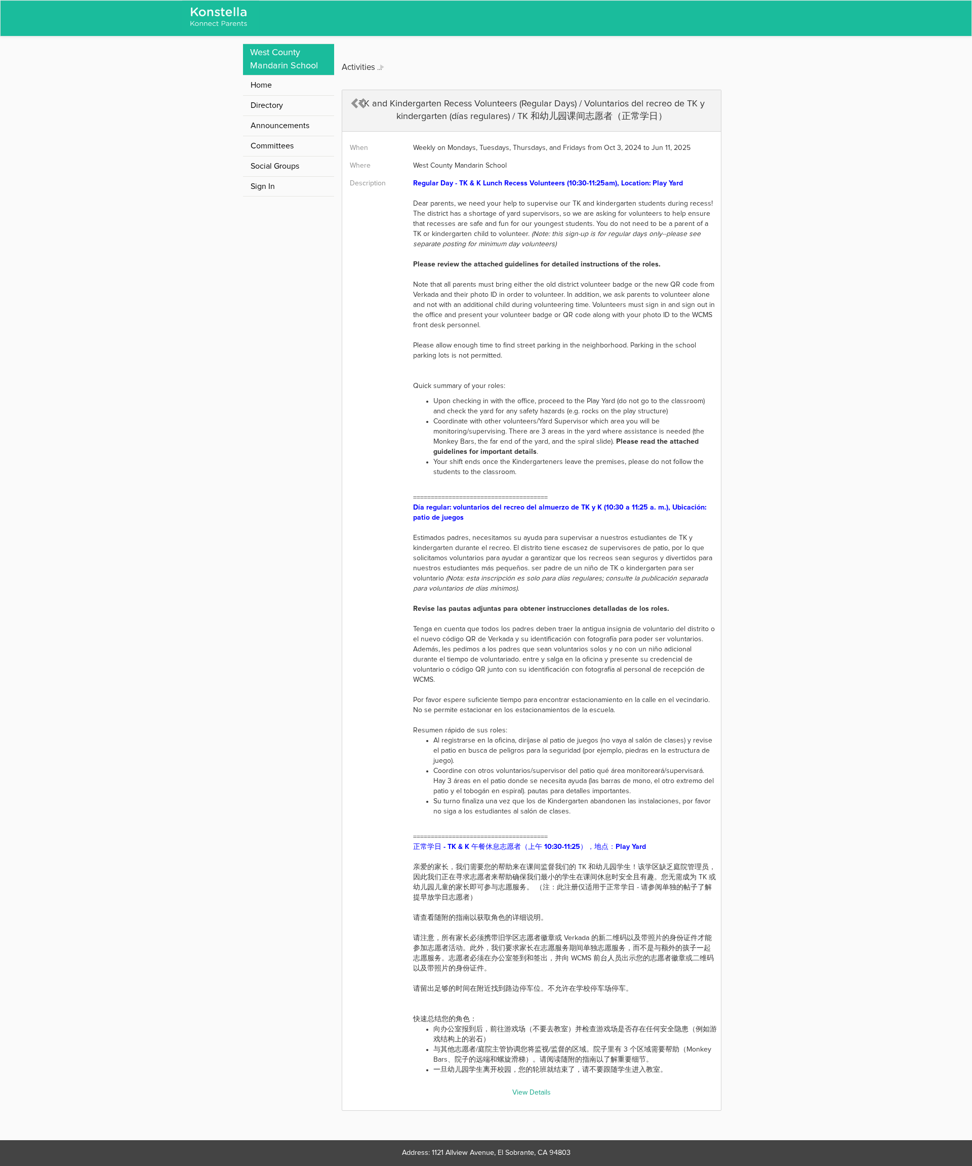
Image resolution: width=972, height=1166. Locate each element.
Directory (267, 105)
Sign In (263, 186)
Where (360, 165)
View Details (531, 1092)
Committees (272, 146)
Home (261, 85)
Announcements (280, 126)
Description (368, 183)
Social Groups (275, 166)
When (359, 147)
